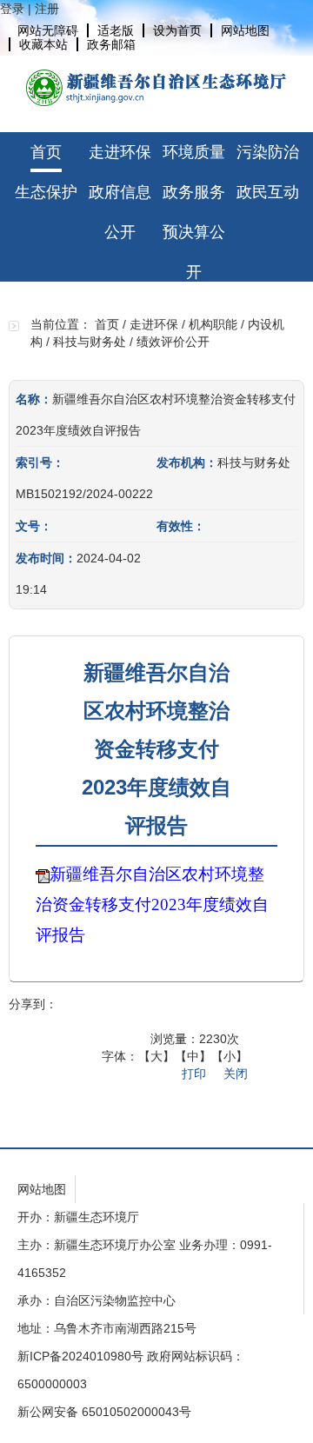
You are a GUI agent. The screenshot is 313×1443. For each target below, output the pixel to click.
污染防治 (267, 152)
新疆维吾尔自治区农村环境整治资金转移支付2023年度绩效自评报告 (152, 904)
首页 (46, 152)
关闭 (235, 1074)
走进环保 (120, 152)
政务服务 (194, 192)
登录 (12, 9)
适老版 (115, 30)
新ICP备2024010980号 (80, 1356)
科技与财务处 (89, 342)
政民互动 (267, 192)
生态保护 (46, 192)
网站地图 (245, 30)
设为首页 (177, 30)
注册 (47, 9)
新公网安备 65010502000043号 (104, 1412)
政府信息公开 (120, 197)
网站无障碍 (47, 30)
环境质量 (194, 152)
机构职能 (213, 324)
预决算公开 (194, 237)
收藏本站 (43, 44)
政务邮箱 (111, 44)
